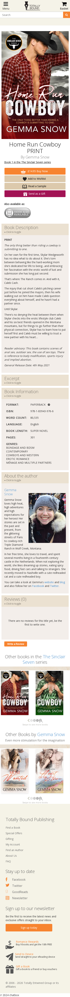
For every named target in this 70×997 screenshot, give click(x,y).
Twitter (54, 586)
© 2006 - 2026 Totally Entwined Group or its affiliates (32, 984)
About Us (11, 855)
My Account (13, 844)
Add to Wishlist (37, 178)
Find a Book (13, 827)
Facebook (38, 586)
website (49, 582)
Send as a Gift (37, 193)
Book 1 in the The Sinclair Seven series (27, 162)
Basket (64, 8)
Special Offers (14, 833)
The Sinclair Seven (44, 659)
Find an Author (14, 850)
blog (62, 582)
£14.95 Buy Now (37, 171)
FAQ (8, 861)
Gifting (9, 839)
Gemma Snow (37, 157)
